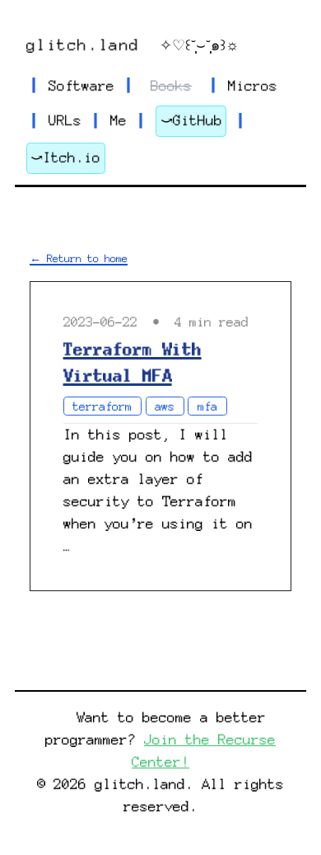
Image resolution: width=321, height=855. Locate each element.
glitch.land (83, 45)
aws (164, 406)
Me (118, 120)
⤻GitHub (191, 120)
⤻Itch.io (65, 157)
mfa (207, 406)
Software (81, 85)
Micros (252, 85)
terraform (102, 406)
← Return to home (79, 258)
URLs (65, 120)
